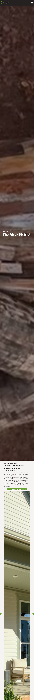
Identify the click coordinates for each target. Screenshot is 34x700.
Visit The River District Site (15, 489)
